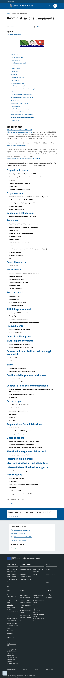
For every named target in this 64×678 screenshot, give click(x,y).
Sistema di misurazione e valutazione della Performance (24, 273)
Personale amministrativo (12, 580)
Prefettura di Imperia (25, 600)
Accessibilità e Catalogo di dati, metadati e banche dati (23, 484)
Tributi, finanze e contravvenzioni (38, 570)
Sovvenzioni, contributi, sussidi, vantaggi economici (29, 353)
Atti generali (12, 180)
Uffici (8, 586)
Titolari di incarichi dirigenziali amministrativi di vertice (23, 224)
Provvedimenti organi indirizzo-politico (19, 329)
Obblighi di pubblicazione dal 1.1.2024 (19, 344)
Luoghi (47, 579)
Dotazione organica (14, 240)
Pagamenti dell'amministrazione (24, 424)
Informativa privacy (38, 595)
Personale (12, 220)
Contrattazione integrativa (16, 255)
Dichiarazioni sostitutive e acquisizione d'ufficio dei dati (24, 322)
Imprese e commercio (25, 579)
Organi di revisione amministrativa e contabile (21, 394)
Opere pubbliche (15, 437)
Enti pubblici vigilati (14, 296)
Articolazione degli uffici (15, 206)
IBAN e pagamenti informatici (17, 434)
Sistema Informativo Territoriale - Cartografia (25, 617)
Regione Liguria (10, 1)
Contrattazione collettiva (15, 252)
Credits (36, 670)
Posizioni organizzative (15, 236)
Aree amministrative (12, 569)
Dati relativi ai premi (14, 285)
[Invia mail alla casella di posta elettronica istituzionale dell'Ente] (12, 612)
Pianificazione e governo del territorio (27, 451)
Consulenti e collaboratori (20, 212)
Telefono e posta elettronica (16, 209)
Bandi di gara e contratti (20, 340)
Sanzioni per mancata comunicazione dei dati (21, 200)
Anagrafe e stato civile (25, 570)
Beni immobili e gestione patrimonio (26, 375)
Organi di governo (11, 576)
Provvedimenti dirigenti (15, 333)
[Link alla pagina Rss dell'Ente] (50, 595)
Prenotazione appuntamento (38, 615)
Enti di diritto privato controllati (17, 302)
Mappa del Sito (49, 670)
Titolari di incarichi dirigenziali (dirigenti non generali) (23, 227)
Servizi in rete (12, 420)
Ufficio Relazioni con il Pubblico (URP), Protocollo (12, 625)
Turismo (35, 574)
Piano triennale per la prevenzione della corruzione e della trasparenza (28, 177)
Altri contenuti (14, 474)
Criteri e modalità (13, 358)
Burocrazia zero (13, 186)
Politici (8, 584)
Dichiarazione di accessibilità (25, 611)
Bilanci (10, 364)
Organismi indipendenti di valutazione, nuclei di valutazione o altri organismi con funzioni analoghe (31, 390)
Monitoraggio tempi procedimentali (18, 319)
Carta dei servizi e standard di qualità (19, 405)
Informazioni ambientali (20, 458)
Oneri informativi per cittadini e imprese (19, 183)
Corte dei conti (13, 397)
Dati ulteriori (12, 488)
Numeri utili (10, 633)
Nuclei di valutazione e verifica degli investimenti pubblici (24, 441)
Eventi (47, 582)
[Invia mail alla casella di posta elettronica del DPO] (11, 644)
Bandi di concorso (16, 262)
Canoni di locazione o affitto (16, 382)
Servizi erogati (14, 401)
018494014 (10, 605)
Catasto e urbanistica (25, 576)
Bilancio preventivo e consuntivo (18, 368)
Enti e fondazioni (11, 574)
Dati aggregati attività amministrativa (19, 313)
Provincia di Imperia (25, 598)
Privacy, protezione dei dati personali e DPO (20, 494)
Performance (14, 269)
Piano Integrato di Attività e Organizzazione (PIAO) (22, 174)
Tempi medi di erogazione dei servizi (18, 411)
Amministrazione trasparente (38, 606)
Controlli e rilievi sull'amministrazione (27, 385)
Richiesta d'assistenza (38, 619)
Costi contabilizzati (14, 408)
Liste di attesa (12, 414)
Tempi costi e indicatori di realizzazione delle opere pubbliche (25, 448)
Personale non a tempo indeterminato (19, 243)
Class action (12, 417)
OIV (10, 258)
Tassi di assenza (13, 246)
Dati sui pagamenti (14, 428)
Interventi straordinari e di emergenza (27, 467)
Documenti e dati (11, 571)
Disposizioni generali (18, 170)
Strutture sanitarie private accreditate (27, 462)
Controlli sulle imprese (19, 336)
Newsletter (49, 597)
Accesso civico (13, 481)
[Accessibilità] (5, 673)
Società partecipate (14, 299)
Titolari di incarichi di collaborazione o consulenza (22, 216)
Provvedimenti (15, 325)
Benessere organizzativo (15, 289)
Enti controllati (15, 292)
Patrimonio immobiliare (15, 379)
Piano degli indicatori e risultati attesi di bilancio (22, 371)
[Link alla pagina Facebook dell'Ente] (47, 595)
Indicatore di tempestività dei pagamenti (20, 431)
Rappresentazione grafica (16, 305)
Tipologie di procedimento (16, 316)
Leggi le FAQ (36, 609)
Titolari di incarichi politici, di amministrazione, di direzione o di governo (28, 197)
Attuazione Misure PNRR (15, 491)
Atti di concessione (14, 361)
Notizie (48, 569)
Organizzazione (15, 193)
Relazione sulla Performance (16, 279)
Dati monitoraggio (11, 670)
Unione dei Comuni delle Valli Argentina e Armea (25, 605)
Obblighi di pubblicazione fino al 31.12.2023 (21, 347)
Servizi (25, 670)
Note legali (36, 598)
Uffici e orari (10, 631)
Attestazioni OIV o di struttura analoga (19, 189)
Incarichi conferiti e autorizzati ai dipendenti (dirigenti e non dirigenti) (28, 249)
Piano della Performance (15, 276)
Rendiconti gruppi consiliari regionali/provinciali (22, 203)
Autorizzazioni (23, 574)
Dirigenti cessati (13, 230)
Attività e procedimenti (19, 309)
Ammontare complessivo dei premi (18, 282)
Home (8, 13)
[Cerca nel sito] (54, 6)
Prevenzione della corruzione (16, 478)
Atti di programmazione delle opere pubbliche (21, 444)
